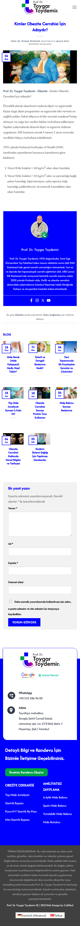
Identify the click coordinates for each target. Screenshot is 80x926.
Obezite (42, 91)
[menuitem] (32, 915)
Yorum (12, 508)
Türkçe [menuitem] (58, 915)
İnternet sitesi (15, 582)
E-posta (13, 563)
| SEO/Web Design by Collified (56, 905)
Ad (10, 544)
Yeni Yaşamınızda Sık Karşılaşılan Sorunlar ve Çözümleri (66, 364)
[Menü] (74, 7)
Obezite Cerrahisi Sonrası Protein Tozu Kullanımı (40, 410)
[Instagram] (37, 301)
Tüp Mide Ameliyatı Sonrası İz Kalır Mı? (13, 408)
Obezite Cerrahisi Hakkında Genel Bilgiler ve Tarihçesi (13, 456)
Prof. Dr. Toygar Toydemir (25, 41)
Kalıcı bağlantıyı (52, 315)
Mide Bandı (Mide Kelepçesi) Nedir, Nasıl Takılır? (13, 364)
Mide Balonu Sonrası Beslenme (67, 406)
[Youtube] (48, 301)
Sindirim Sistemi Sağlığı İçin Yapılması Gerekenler (40, 454)
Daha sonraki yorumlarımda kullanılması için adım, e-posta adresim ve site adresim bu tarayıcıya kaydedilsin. (39, 608)
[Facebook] (31, 301)
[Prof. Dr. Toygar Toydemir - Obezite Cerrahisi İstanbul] (40, 7)
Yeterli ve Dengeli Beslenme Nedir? (40, 362)
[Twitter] (43, 301)
